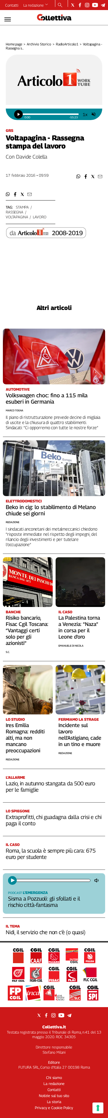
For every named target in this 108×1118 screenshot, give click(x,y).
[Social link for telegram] (103, 5)
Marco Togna (14, 410)
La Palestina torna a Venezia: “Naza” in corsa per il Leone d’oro (79, 627)
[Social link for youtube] (95, 5)
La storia (54, 1101)
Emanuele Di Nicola (71, 645)
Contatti (11, 5)
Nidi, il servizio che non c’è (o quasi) (46, 932)
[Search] (60, 5)
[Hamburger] (7, 19)
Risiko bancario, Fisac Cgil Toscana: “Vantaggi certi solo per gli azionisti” (27, 630)
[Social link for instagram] (87, 5)
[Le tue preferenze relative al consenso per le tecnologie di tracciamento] (97, 1107)
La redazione (33, 5)
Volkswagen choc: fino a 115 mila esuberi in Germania (47, 398)
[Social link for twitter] (73, 5)
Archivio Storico (39, 44)
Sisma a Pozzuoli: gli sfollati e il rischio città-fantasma (44, 901)
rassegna (14, 212)
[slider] (50, 114)
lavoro (39, 217)
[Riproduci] (12, 880)
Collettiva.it (54, 1026)
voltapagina (17, 217)
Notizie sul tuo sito (54, 1095)
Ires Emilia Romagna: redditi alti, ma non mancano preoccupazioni (25, 737)
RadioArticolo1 (67, 44)
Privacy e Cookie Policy (54, 1107)
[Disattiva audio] (97, 880)
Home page (14, 44)
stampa (22, 207)
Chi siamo (54, 1077)
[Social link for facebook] (80, 5)
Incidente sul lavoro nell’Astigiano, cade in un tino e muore (79, 734)
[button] (78, 176)
